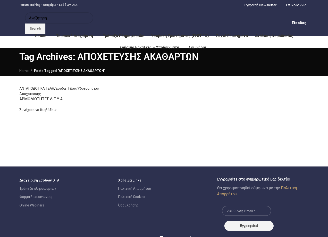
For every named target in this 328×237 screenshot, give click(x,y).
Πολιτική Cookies (131, 197)
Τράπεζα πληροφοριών (37, 188)
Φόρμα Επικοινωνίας (35, 197)
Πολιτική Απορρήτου (134, 188)
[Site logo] (19, 23)
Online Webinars (31, 205)
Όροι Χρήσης (128, 205)
